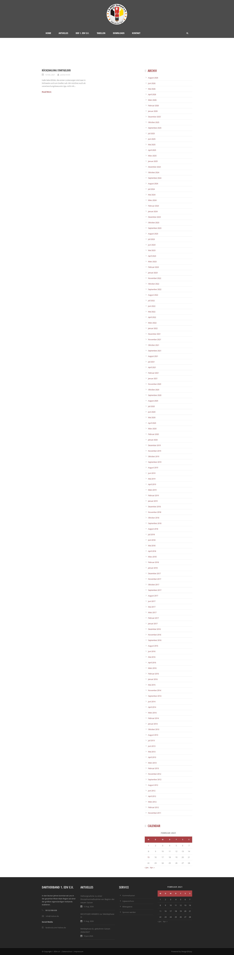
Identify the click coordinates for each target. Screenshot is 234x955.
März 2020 (152, 428)
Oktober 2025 (153, 122)
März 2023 (152, 261)
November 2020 (154, 384)
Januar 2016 (152, 679)
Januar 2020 (152, 440)
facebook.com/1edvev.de (56, 927)
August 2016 (153, 646)
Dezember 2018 (154, 506)
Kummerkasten (128, 895)
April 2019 (152, 484)
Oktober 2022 (153, 284)
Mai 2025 (151, 144)
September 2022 (154, 289)
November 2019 (154, 451)
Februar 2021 (153, 373)
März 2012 (152, 802)
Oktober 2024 (153, 172)
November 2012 (154, 774)
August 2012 (153, 785)
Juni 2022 (151, 306)
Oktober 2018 (153, 517)
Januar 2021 (152, 378)
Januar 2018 (152, 568)
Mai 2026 (151, 89)
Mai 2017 (151, 607)
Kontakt (136, 33)
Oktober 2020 (153, 389)
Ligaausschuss (128, 901)
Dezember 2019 (154, 445)
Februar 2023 (153, 267)
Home (48, 33)
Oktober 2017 (153, 584)
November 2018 (154, 512)
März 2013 (152, 763)
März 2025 (152, 155)
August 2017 (153, 595)
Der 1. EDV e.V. (82, 33)
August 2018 (153, 529)
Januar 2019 (152, 501)
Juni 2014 (151, 701)
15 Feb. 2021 (50, 74)
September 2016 (154, 640)
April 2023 (152, 256)
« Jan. (147, 867)
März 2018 (152, 556)
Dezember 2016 (154, 629)
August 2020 (153, 401)
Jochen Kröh (65, 74)
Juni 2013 (151, 746)
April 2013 (152, 757)
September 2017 (154, 590)
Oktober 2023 (153, 222)
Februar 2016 (153, 673)
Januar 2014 (152, 724)
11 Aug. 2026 (89, 921)
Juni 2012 (151, 790)
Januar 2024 (152, 211)
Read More (46, 92)
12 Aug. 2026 (89, 906)
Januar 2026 (152, 111)
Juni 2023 (151, 245)
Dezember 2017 (154, 573)
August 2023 (153, 233)
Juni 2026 (151, 83)
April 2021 (152, 367)
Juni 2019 (151, 473)
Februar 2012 (153, 807)
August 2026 (153, 77)
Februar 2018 (153, 562)
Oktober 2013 (153, 729)
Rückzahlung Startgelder (56, 70)
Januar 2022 (152, 328)
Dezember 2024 (154, 167)
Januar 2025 (152, 161)
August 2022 (153, 295)
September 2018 (154, 523)
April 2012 (152, 796)
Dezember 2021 (154, 334)
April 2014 (152, 707)
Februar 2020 (153, 434)
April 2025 (152, 150)
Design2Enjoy (186, 951)
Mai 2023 (151, 250)
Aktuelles (63, 33)
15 (148, 857)
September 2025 (154, 128)
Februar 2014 (153, 718)
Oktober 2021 (153, 345)
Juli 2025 (151, 133)
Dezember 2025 (154, 116)
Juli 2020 (151, 406)
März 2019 (152, 490)
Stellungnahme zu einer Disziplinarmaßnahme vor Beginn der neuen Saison (97, 899)
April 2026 (152, 94)
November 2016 (154, 634)
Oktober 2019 (153, 456)
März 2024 (152, 200)
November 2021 (154, 339)
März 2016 (152, 668)
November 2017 (154, 579)
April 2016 (152, 662)
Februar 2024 (153, 206)
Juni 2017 (151, 601)
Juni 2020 (151, 412)
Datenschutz (67, 951)
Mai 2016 (151, 657)
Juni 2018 (151, 540)
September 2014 (154, 696)
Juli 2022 (151, 300)
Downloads (118, 33)
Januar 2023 (152, 272)
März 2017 (152, 612)
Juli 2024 (151, 189)
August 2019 (153, 467)
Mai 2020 (151, 417)
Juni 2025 (151, 139)
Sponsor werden (129, 912)
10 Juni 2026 (88, 936)
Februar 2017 (153, 618)
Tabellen (101, 33)
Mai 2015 (151, 685)
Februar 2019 (153, 495)
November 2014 (154, 690)
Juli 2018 (151, 534)
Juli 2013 (151, 740)
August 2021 (153, 356)
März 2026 (152, 100)
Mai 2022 (151, 311)
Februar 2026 (153, 105)
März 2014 (152, 712)
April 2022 (152, 317)
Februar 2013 (153, 768)
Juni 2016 (151, 651)
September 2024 (154, 178)
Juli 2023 (151, 239)
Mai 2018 (151, 545)
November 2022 (154, 278)
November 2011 (154, 813)
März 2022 (152, 323)
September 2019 (154, 462)
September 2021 (154, 350)
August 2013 (153, 735)
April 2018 (152, 551)
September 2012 (154, 779)
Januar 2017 (152, 623)
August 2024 (153, 183)
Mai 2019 (151, 479)
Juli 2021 (151, 362)
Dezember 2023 (154, 217)
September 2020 (154, 395)
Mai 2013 (151, 751)
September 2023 (154, 228)
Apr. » (152, 867)
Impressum (78, 951)
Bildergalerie (127, 906)
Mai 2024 (151, 194)
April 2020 (152, 423)
